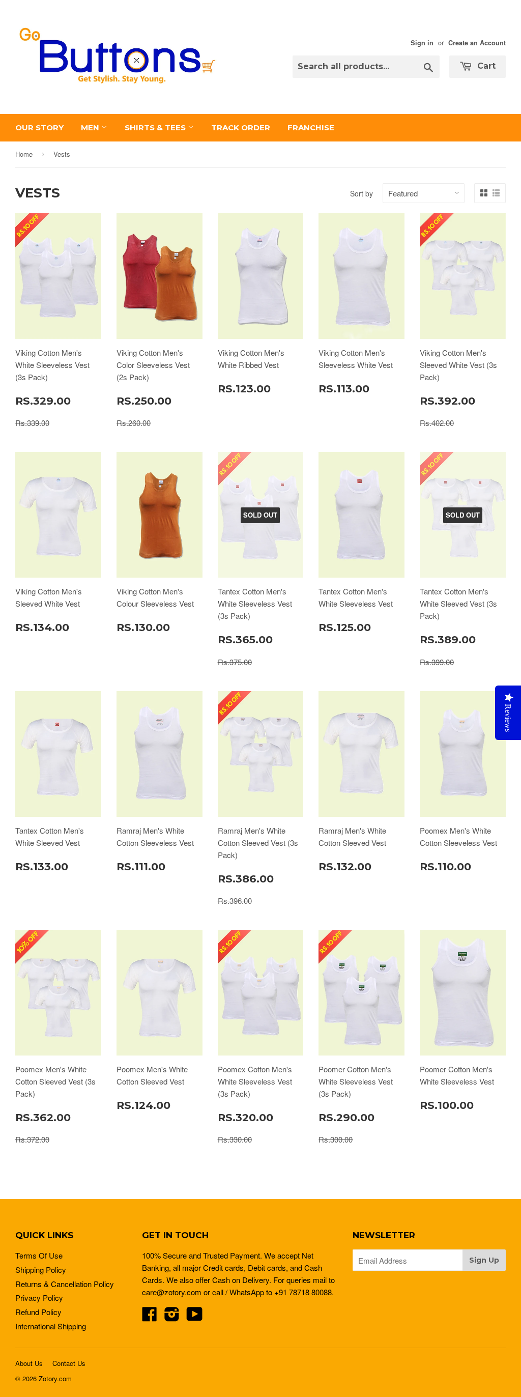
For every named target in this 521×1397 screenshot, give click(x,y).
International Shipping (50, 1326)
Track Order (240, 127)
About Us (29, 1363)
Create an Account (477, 42)
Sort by (361, 193)
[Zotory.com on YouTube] (194, 1317)
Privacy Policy (39, 1297)
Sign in (422, 42)
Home (24, 154)
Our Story (39, 127)
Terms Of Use (39, 1255)
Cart (485, 66)
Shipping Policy (40, 1269)
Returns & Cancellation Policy (64, 1283)
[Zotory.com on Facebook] (149, 1317)
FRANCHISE (310, 127)
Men (91, 127)
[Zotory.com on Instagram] (172, 1317)
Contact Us (68, 1363)
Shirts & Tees (156, 127)
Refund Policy (38, 1311)
